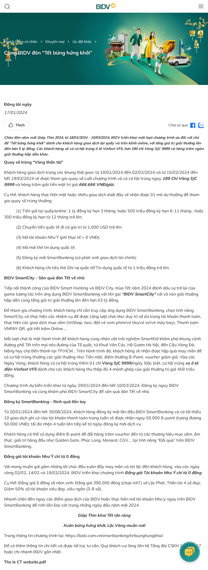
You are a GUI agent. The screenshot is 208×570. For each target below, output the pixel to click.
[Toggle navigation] (201, 6)
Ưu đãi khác (82, 41)
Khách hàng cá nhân (20, 41)
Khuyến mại (54, 41)
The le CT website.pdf (25, 561)
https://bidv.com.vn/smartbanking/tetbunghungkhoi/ (114, 535)
